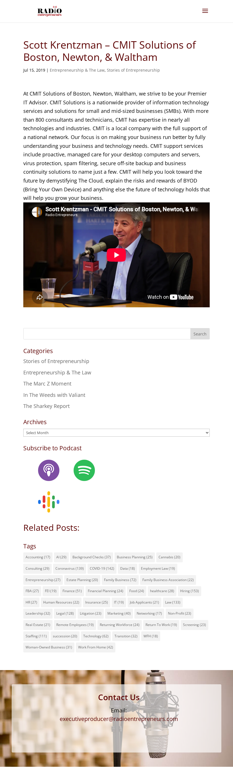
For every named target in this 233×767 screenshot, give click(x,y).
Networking (149, 613)
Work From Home (95, 647)
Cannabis (169, 557)
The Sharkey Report (46, 406)
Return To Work (161, 624)
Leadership (38, 613)
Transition (126, 636)
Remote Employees (75, 624)
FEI (51, 590)
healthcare (162, 590)
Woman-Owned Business (49, 647)
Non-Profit (179, 613)
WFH (150, 636)
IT (119, 602)
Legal (65, 613)
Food (136, 590)
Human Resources (61, 602)
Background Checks (91, 557)
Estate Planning (82, 579)
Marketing (119, 613)
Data (127, 568)
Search (200, 334)
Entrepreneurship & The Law (77, 70)
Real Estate (38, 624)
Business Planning (135, 557)
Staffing (36, 636)
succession (65, 636)
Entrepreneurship (43, 579)
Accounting (38, 557)
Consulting (37, 568)
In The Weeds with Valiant (54, 394)
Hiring (189, 590)
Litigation (90, 613)
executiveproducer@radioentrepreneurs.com (119, 719)
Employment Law (158, 568)
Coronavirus (69, 568)
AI (61, 557)
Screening (194, 624)
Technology (96, 636)
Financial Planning (105, 590)
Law (172, 602)
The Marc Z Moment (47, 383)
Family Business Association (168, 579)
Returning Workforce (120, 624)
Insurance (96, 602)
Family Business (120, 579)
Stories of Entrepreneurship (133, 70)
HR (31, 602)
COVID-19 (102, 568)
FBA (32, 590)
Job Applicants (144, 602)
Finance (72, 590)
